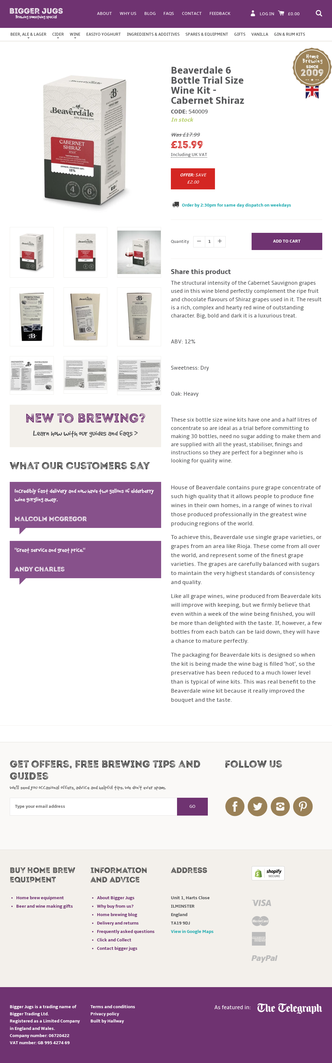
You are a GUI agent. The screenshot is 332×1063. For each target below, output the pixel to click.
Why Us (128, 13)
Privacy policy (104, 1014)
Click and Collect (114, 940)
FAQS (168, 13)
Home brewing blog (117, 914)
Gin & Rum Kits (289, 34)
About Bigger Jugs (116, 898)
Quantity (180, 241)
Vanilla (259, 34)
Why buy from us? (115, 906)
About (104, 13)
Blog (150, 13)
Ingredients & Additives (153, 34)
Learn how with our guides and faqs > (85, 433)
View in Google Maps (192, 931)
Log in (267, 14)
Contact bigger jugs (117, 948)
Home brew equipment (40, 898)
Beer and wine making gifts (44, 906)
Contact (192, 13)
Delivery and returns (118, 923)
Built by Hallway (107, 1021)
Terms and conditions (112, 1006)
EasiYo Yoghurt (103, 34)
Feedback (220, 13)
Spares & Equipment (206, 34)
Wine (75, 34)
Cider (58, 34)
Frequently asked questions (126, 931)
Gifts (239, 34)
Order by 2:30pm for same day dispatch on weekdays (236, 205)
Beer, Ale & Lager (28, 34)
